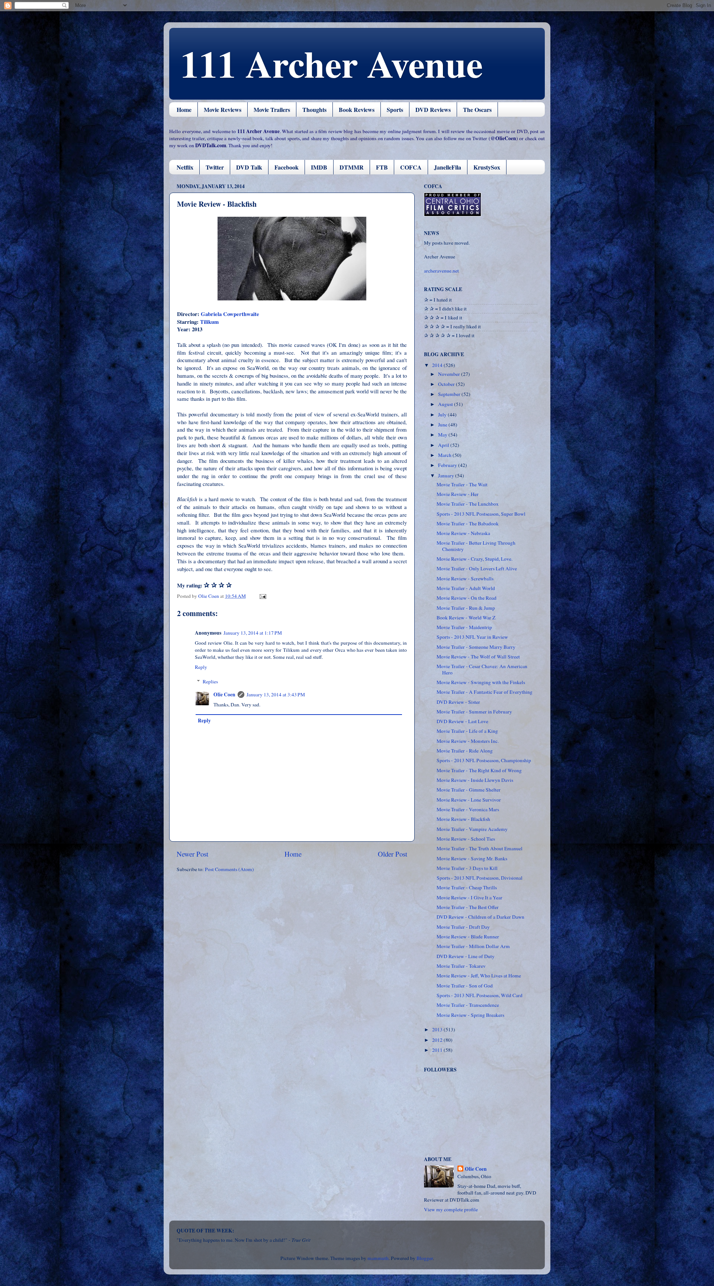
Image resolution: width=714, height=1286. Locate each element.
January (446, 475)
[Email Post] (262, 596)
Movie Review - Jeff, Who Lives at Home (479, 975)
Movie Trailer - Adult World (466, 588)
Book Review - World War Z (466, 617)
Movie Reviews (222, 109)
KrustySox (486, 167)
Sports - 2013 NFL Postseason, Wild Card (479, 995)
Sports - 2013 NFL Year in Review (472, 637)
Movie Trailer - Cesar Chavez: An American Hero (482, 669)
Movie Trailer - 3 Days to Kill (467, 868)
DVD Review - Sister (458, 702)
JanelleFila (447, 167)
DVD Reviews (433, 109)
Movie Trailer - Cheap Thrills (467, 887)
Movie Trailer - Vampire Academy (472, 829)
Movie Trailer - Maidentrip (464, 627)
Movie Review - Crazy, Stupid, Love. (474, 558)
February (448, 465)
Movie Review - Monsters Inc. (468, 741)
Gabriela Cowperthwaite (230, 314)
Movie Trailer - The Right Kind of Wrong (479, 770)
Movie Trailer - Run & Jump (466, 608)
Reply (201, 667)
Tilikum (209, 322)
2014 (438, 365)
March (445, 455)
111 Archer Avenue (331, 63)
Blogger (424, 1258)
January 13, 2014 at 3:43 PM (276, 694)
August (446, 404)
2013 (438, 1029)
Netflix (185, 167)
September (449, 394)
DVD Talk (249, 167)
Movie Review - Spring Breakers (470, 1015)
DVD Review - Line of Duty (466, 956)
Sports (395, 109)
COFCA (411, 167)
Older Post (392, 853)
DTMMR (352, 167)
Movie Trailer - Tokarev (461, 966)
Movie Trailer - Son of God (465, 985)
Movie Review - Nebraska (463, 533)
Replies (210, 681)
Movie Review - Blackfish (463, 819)
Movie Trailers (272, 109)
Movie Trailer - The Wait (462, 484)
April (444, 445)
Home (184, 109)
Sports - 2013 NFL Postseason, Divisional (479, 877)
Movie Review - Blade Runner (468, 936)
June (443, 424)
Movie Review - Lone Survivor (469, 799)
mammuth (378, 1258)
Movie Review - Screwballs (465, 578)
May (443, 434)
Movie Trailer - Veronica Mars (468, 809)
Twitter (215, 167)
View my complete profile (451, 1209)
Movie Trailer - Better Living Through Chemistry (476, 545)
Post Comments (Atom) (229, 869)
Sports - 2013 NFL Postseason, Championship (484, 760)
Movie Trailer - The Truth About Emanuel (479, 848)
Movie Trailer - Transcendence (468, 1005)
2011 (438, 1050)
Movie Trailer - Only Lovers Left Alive (477, 568)
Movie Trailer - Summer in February (474, 711)
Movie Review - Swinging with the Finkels (481, 682)
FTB (382, 167)
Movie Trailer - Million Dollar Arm (473, 946)
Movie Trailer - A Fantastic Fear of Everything (485, 692)
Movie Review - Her (458, 494)
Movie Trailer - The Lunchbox (468, 503)
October (447, 384)
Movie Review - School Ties (466, 838)
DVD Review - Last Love (462, 721)
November (449, 374)
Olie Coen (224, 694)
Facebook (286, 167)
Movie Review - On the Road (466, 597)
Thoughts (314, 109)
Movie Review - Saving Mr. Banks (472, 858)
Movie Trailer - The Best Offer (468, 907)
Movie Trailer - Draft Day (463, 927)
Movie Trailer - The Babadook (468, 523)
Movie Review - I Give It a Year (469, 897)
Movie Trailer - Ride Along (465, 750)
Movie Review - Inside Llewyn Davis (475, 780)
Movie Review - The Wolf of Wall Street (478, 656)
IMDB (319, 167)
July (443, 414)
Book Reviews (356, 109)
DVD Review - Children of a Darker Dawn (480, 916)
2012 (438, 1040)
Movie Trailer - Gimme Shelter (469, 789)
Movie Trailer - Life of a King (467, 731)
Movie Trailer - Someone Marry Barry (476, 647)
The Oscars (477, 109)
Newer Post (192, 853)
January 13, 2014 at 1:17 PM (252, 632)
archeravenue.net (441, 270)
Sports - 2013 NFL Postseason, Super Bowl (481, 513)
